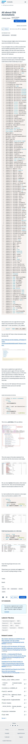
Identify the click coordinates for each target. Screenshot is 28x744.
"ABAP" (18, 621)
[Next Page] (15, 632)
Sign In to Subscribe (20, 21)
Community (9, 1)
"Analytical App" (17, 623)
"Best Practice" (5, 625)
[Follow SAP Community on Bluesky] (12, 725)
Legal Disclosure (21, 733)
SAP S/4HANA (13, 35)
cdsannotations (14, 588)
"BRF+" (11, 625)
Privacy (7, 729)
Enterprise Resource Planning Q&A (11, 672)
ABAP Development (5, 35)
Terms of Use (21, 729)
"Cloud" (16, 625)
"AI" (10, 623)
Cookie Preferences (7, 740)
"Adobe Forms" (5, 623)
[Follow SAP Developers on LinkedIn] (17, 725)
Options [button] (14, 23)
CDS (8, 588)
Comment (6, 611)
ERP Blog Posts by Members (8, 5)
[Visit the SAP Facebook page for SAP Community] (10, 725)
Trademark (7, 737)
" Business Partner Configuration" (8, 621)
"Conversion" (4, 627)
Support (21, 737)
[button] (3, 29)
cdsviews (20, 588)
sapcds (3, 591)
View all (3, 718)
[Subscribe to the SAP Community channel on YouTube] (15, 725)
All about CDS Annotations (9, 13)
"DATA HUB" (20, 627)
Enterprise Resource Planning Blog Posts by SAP (14, 649)
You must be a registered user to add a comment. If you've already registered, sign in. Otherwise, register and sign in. (13, 607)
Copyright (7, 733)
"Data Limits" (4, 630)
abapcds (4, 588)
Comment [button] (22, 597)
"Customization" (13, 627)
